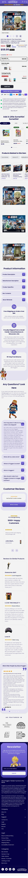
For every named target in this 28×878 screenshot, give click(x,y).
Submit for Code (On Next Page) (13, 451)
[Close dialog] (25, 423)
